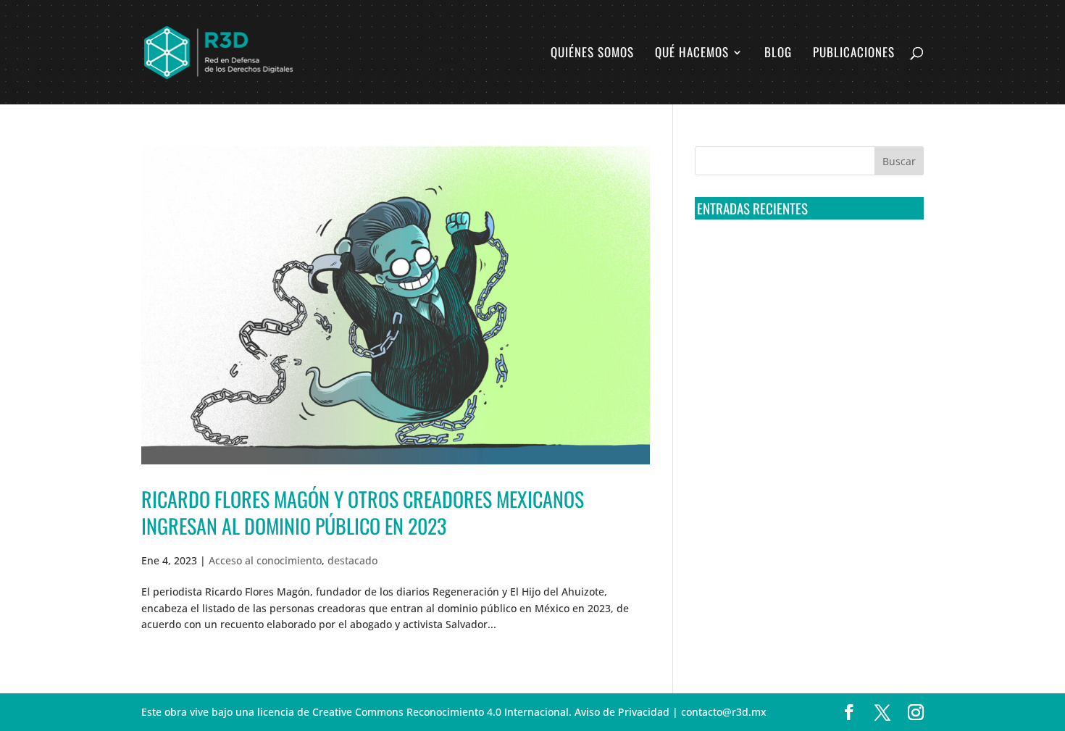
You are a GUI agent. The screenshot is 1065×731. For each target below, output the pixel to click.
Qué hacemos (692, 54)
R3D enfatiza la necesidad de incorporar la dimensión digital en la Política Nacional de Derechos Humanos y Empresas (800, 473)
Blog (778, 54)
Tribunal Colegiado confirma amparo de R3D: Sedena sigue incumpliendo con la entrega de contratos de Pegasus (806, 258)
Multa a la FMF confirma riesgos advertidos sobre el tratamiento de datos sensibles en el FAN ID (804, 311)
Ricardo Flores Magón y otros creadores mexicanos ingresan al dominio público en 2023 (362, 512)
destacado (352, 560)
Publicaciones (854, 54)
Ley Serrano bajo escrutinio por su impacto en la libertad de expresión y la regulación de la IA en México (807, 419)
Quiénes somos (592, 54)
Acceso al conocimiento (265, 560)
